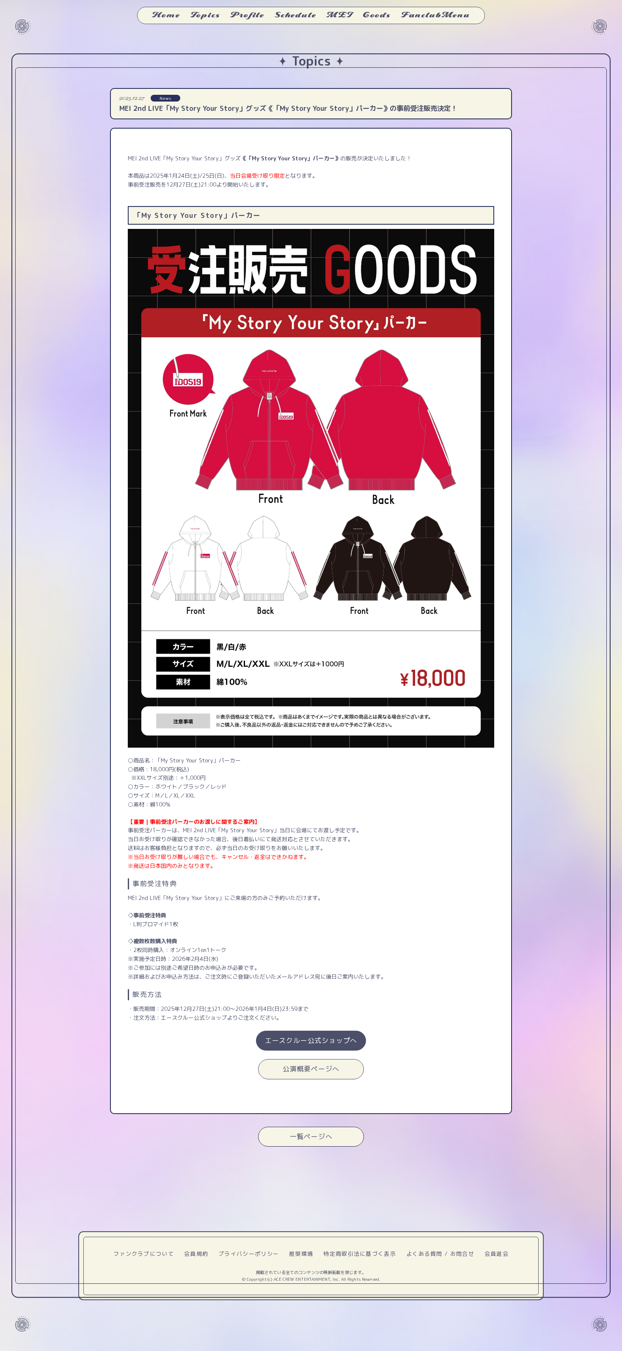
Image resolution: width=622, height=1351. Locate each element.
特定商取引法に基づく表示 (359, 1253)
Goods (377, 15)
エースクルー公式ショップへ (311, 1040)
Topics (205, 15)
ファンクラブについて (143, 1253)
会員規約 (196, 1253)
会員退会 (496, 1253)
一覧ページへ (311, 1136)
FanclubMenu (435, 15)
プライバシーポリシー (248, 1253)
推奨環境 (301, 1253)
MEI (339, 15)
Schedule (295, 15)
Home (166, 15)
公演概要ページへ (311, 1068)
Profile (247, 15)
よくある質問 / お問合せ (440, 1253)
